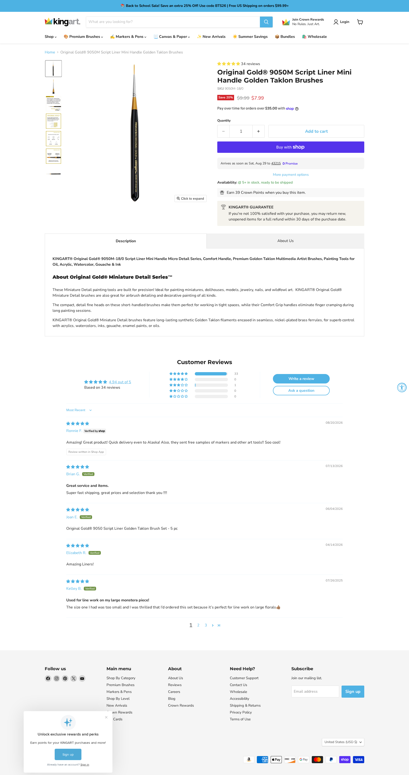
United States (341, 742)
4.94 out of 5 (120, 382)
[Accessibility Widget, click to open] (402, 387)
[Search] (266, 22)
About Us (285, 240)
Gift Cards (114, 719)
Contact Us (238, 685)
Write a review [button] (301, 378)
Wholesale (238, 691)
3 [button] (206, 625)
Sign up (352, 691)
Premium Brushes (120, 685)
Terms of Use (240, 719)
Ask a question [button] (301, 390)
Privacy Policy (241, 712)
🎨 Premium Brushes (82, 36)
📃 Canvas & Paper (170, 36)
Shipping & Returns (245, 705)
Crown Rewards (119, 712)
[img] (77, 423)
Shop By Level (118, 698)
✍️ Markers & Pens (127, 36)
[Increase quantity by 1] (259, 131)
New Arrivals (117, 705)
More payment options (291, 175)
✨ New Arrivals (211, 36)
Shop (50, 36)
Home (50, 52)
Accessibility (239, 698)
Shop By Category (121, 678)
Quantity (224, 121)
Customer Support (244, 678)
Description (126, 241)
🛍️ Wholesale (314, 36)
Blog (171, 698)
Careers (174, 691)
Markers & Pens (119, 691)
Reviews (175, 685)
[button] (342, 22)
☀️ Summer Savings (250, 36)
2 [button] (198, 625)
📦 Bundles (285, 36)
